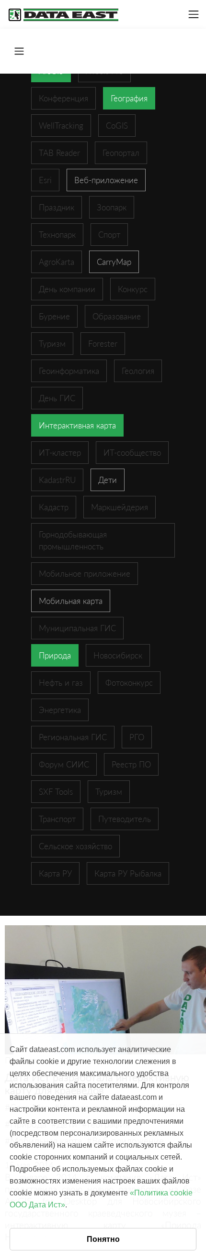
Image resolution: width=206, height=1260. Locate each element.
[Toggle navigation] (193, 14)
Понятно (103, 1239)
